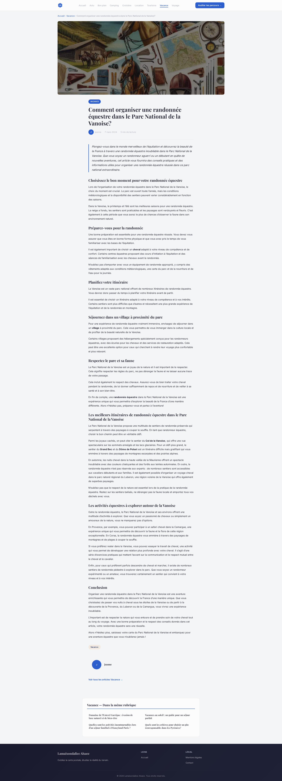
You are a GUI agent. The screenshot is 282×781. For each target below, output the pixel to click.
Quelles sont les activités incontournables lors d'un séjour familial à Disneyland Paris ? (112, 726)
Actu (92, 5)
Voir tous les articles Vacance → (105, 679)
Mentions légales (194, 757)
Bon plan (102, 5)
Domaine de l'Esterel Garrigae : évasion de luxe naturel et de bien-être (111, 717)
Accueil (82, 5)
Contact (189, 762)
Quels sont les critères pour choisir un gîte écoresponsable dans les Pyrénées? (167, 726)
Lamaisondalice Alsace (73, 753)
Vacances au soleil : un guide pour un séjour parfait (167, 717)
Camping (114, 5)
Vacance (164, 5)
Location (139, 5)
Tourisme (151, 5)
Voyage (175, 5)
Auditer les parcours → (210, 5)
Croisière (126, 5)
